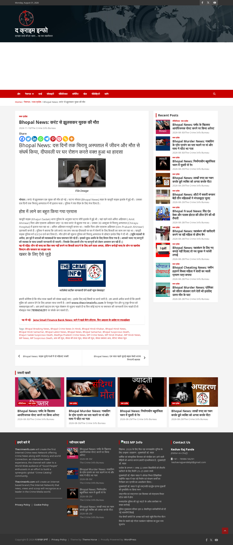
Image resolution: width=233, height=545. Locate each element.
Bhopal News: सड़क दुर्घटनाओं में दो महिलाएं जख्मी (46, 356)
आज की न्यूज (59, 338)
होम (18, 93)
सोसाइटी (50, 93)
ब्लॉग (107, 93)
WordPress (130, 539)
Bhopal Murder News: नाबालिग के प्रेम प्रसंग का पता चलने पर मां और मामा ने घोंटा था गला (193, 145)
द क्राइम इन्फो (31, 30)
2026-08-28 (178, 222)
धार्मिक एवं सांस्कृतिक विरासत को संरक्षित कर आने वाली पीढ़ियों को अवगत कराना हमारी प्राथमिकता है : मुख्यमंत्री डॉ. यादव (142, 460)
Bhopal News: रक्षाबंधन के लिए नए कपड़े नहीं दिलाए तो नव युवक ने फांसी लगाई (193, 251)
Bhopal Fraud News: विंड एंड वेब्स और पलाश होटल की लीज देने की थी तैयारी (193, 214)
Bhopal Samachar (92, 331)
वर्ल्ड (40, 93)
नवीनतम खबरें (77, 442)
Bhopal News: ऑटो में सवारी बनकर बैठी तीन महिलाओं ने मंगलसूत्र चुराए (193, 196)
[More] (71, 139)
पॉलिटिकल (63, 93)
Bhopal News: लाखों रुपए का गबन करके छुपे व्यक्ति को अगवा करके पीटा (193, 180)
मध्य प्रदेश (23, 116)
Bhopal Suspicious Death (116, 331)
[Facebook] (22, 139)
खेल (85, 93)
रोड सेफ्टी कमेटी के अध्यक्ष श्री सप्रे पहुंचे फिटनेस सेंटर (142, 516)
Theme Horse (89, 539)
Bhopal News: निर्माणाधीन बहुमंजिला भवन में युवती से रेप (193, 163)
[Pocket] (59, 139)
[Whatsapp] (40, 139)
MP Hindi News (132, 334)
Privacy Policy (22, 504)
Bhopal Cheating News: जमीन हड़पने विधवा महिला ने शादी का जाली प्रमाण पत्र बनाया (193, 271)
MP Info (136, 442)
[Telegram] (47, 139)
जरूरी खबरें (23, 373)
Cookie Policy (41, 504)
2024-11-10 (25, 128)
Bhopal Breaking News (37, 328)
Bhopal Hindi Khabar (93, 328)
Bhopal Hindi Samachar (31, 331)
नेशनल (28, 93)
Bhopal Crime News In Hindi (66, 328)
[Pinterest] (53, 139)
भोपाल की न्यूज (88, 338)
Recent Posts (168, 115)
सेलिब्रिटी (96, 93)
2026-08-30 (178, 132)
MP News (24, 338)
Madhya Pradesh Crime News (69, 334)
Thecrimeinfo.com (25, 449)
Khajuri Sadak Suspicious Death (36, 334)
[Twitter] (28, 139)
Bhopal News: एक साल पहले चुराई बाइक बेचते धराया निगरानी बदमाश (117, 358)
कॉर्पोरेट (75, 93)
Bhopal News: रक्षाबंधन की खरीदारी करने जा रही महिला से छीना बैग (193, 233)
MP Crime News (95, 334)
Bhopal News (74, 331)
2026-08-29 (178, 168)
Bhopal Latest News (55, 331)
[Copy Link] (65, 139)
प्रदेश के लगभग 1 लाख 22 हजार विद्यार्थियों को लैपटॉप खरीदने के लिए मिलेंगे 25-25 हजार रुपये (142, 469)
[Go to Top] (225, 531)
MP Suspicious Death (41, 338)
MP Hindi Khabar (114, 334)
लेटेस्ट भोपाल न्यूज (119, 338)
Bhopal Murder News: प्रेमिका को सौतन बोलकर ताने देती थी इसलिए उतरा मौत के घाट (192, 291)
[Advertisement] (116, 66)
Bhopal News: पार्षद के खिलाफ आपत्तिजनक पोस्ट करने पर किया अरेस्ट (193, 126)
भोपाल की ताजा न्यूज (73, 338)
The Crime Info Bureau (44, 128)
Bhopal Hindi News (115, 328)
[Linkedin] (34, 139)
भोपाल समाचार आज (103, 338)
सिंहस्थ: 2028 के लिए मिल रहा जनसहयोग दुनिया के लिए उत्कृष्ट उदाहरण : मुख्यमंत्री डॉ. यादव (141, 451)
